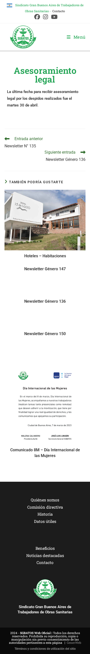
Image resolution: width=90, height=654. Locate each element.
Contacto (58, 11)
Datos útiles (45, 521)
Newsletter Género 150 (45, 333)
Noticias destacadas (45, 555)
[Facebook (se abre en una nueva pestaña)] (37, 17)
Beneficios (45, 548)
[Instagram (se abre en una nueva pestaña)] (46, 17)
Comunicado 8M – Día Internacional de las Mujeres (45, 453)
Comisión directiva (45, 507)
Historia (45, 514)
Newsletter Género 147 (45, 269)
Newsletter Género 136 (45, 301)
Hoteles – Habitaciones (45, 256)
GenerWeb (74, 643)
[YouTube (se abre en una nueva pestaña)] (54, 17)
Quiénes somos (45, 499)
